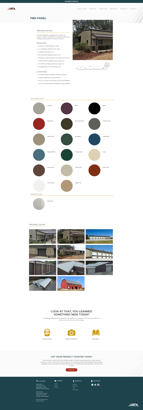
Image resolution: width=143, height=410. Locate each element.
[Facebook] (95, 384)
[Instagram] (92, 384)
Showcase (75, 389)
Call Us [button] (71, 370)
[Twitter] (98, 384)
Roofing (75, 384)
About (55, 385)
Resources (75, 386)
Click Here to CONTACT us (71, 1)
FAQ (74, 387)
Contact (56, 387)
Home (55, 383)
